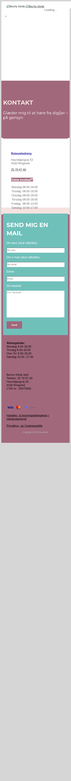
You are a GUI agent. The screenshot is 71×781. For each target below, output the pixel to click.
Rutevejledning (21, 153)
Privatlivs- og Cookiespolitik (25, 425)
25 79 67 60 (18, 169)
